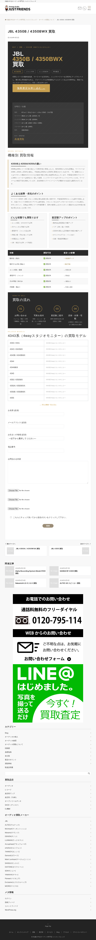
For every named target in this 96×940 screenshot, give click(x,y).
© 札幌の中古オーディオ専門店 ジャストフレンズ (48, 937)
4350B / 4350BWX (17, 392)
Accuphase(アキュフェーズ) (15, 844)
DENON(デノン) (11, 836)
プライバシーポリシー (80, 932)
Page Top (48, 926)
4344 (12, 361)
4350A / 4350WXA (17, 386)
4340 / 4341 (15, 343)
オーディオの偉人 (11, 737)
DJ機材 (7, 809)
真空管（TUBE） (11, 797)
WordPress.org (10, 910)
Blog (6, 733)
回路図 (7, 748)
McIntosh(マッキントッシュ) (15, 829)
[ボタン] (80, 9)
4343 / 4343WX (16, 349)
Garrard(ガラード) (12, 855)
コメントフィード (11, 906)
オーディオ (9, 786)
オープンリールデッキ (13, 801)
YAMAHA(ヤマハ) (11, 875)
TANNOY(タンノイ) (12, 852)
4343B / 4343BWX (17, 355)
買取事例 (8, 763)
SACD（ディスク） (12, 805)
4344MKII (14, 367)
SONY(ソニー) (10, 871)
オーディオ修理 (10, 741)
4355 (12, 398)
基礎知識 (8, 752)
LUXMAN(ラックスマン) (14, 840)
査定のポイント (10, 760)
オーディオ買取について (14, 744)
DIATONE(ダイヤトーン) (14, 867)
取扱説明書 (9, 767)
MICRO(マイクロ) (11, 886)
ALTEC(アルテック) (12, 825)
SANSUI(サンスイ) (12, 863)
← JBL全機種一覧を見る (48, 405)
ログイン (8, 898)
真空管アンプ (10, 793)
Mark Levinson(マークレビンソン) (17, 859)
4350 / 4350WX (16, 380)
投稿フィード (10, 902)
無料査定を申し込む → (31, 88)
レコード (8, 790)
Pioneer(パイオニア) (12, 878)
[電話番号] (84, 8)
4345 (12, 373)
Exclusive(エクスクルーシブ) (15, 882)
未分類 (7, 756)
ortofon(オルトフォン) (13, 848)
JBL (6, 821)
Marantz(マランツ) (12, 833)
